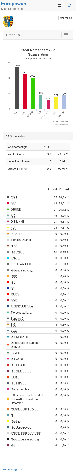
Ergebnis (13, 34)
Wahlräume (66, 17)
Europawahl (14, 3)
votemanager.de (13, 469)
